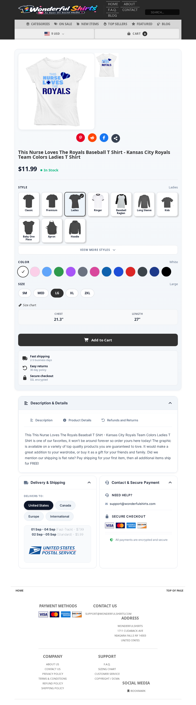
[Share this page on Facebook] (104, 137)
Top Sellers (117, 24)
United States (38, 505)
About (129, 4)
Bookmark (138, 691)
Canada (65, 505)
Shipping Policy (52, 688)
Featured (144, 24)
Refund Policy (53, 683)
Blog (112, 15)
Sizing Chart (107, 669)
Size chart (29, 305)
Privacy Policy (52, 674)
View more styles (95, 250)
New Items (90, 24)
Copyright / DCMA (107, 678)
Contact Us (52, 669)
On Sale (65, 24)
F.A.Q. (112, 9)
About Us (52, 664)
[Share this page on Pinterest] (80, 137)
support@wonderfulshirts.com (132, 504)
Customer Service (107, 674)
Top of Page (174, 590)
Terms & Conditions (52, 678)
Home (113, 4)
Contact (130, 9)
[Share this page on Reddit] (92, 137)
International (59, 516)
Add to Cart (101, 340)
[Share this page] (115, 138)
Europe (33, 516)
